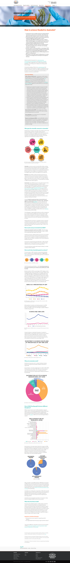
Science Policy (33, 548)
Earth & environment (34, 5)
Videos (25, 555)
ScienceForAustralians (23, 548)
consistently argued (41, 67)
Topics (25, 554)
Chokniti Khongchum (21, 25)
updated (31, 414)
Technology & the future (18, 5)
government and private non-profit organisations (36, 525)
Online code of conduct (39, 557)
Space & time (41, 5)
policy (29, 548)
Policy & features (48, 5)
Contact (55, 1)
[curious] (17, 2)
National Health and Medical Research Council (32, 188)
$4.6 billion (35, 201)
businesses (36, 526)
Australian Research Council (39, 187)
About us (52, 1)
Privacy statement (38, 558)
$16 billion (46, 208)
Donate (49, 1)
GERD (26, 254)
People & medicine (26, 5)
